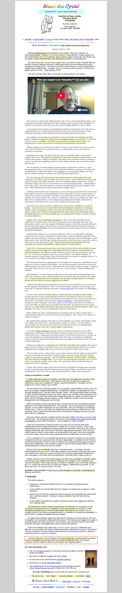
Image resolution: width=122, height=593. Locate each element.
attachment (52, 228)
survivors (61, 528)
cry (86, 167)
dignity (81, 408)
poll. (87, 572)
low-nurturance (73, 528)
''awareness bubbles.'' (48, 533)
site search (60, 587)
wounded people (81, 538)
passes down (47, 510)
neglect (35, 220)
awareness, (75, 531)
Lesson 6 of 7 (51, 12)
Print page (86, 581)
